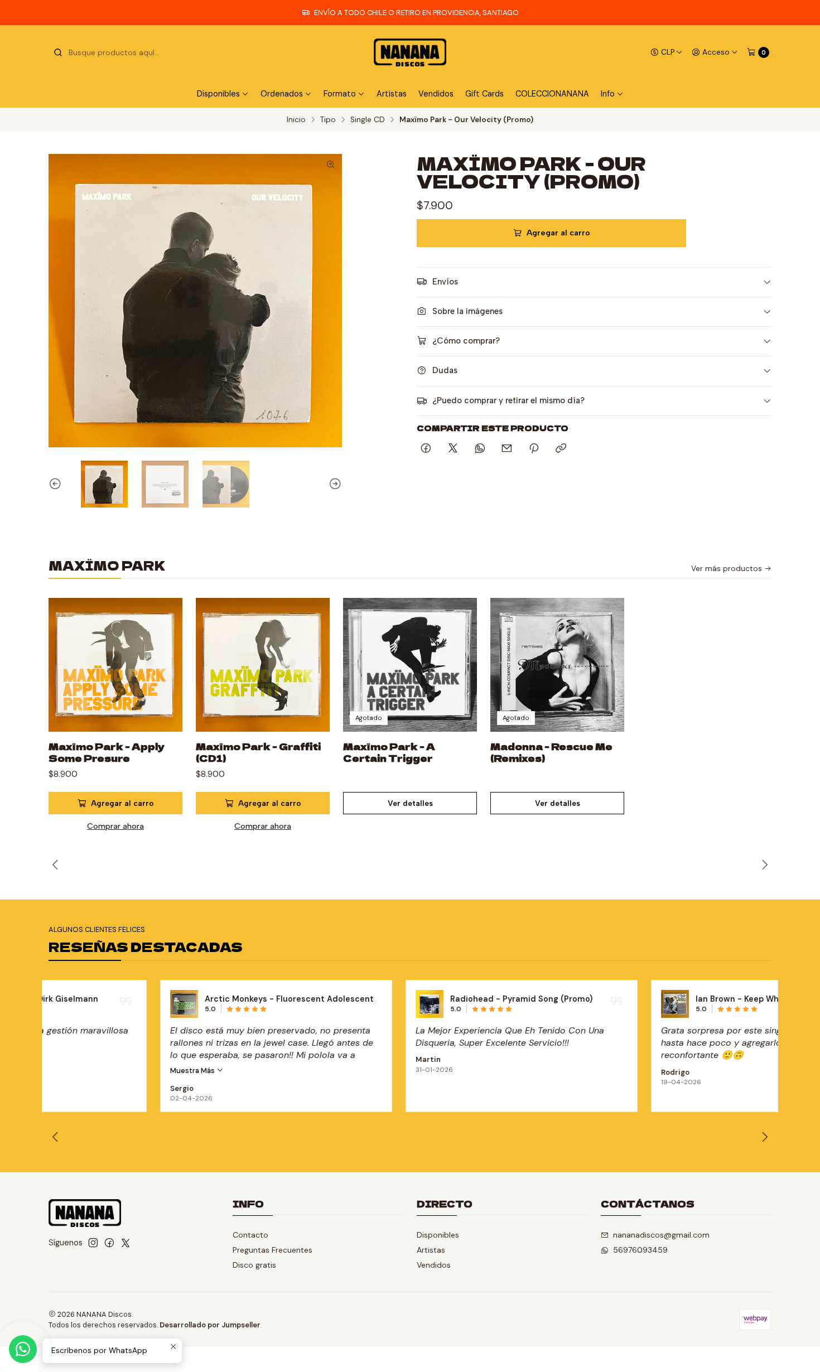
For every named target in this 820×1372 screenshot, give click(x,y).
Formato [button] (340, 94)
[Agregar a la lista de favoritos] (162, 651)
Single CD (367, 120)
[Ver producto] (72, 1004)
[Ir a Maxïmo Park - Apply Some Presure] (115, 665)
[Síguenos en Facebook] (109, 1242)
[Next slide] (333, 484)
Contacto (250, 1235)
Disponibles (438, 1235)
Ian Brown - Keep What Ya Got (644, 999)
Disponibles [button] (218, 94)
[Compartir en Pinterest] (533, 449)
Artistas (392, 94)
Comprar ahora (115, 826)
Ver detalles (410, 803)
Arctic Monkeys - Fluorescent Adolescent (177, 999)
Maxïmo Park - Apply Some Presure (107, 752)
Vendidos (436, 94)
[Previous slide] (57, 484)
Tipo (328, 120)
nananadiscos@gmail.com (661, 1235)
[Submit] (58, 52)
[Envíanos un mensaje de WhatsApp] (23, 1349)
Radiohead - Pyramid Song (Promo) (410, 999)
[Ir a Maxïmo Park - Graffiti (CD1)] (263, 665)
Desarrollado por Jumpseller (210, 1325)
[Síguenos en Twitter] (125, 1242)
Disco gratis (254, 1265)
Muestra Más (82, 1070)
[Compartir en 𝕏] (452, 449)
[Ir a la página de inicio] (410, 52)
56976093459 (640, 1250)
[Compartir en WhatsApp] (480, 449)
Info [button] (608, 94)
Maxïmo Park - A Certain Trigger (389, 752)
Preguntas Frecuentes (272, 1250)
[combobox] (110, 52)
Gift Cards (484, 94)
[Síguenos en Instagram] (93, 1242)
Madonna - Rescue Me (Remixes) (551, 752)
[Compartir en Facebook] (426, 449)
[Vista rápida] (162, 678)
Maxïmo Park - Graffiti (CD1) (258, 752)
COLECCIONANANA (552, 94)
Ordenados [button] (282, 94)
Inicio (296, 120)
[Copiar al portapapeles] (561, 449)
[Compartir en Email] (507, 449)
